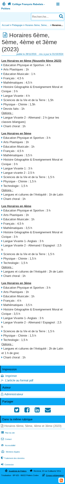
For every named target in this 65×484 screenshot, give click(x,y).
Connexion (7, 465)
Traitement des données (13, 458)
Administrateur (13, 394)
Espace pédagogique (55, 475)
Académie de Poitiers (18, 471)
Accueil (5, 25)
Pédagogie (17, 25)
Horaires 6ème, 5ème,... (37, 25)
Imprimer (11, 376)
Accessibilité (8, 445)
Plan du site (8, 433)
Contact (6, 439)
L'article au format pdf (19, 380)
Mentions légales (10, 452)
